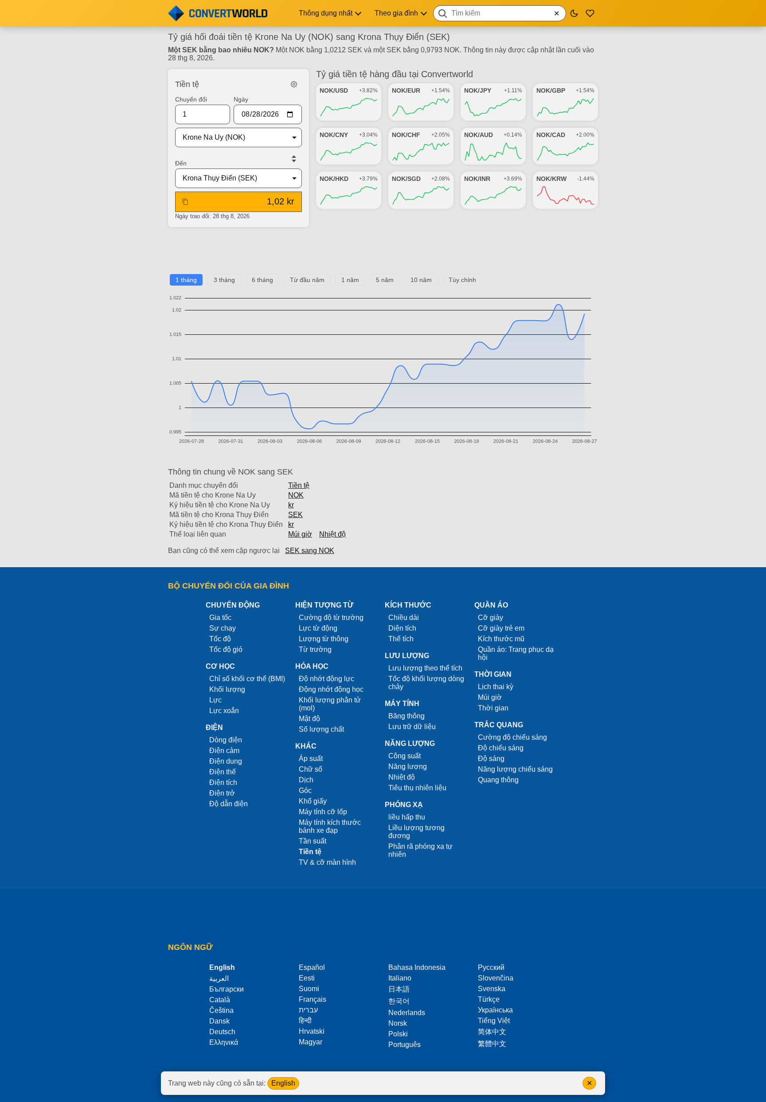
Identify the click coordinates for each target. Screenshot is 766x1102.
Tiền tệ (298, 485)
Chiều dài (403, 617)
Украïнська (495, 1010)
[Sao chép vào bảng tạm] (185, 202)
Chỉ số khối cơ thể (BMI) (247, 678)
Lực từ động (318, 628)
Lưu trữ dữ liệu (412, 726)
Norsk (397, 1023)
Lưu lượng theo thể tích (425, 668)
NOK (296, 495)
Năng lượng (407, 766)
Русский (491, 967)
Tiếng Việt (494, 1020)
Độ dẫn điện (228, 804)
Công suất (404, 756)
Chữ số (310, 769)
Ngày (241, 99)
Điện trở (222, 793)
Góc (305, 790)
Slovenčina (495, 978)
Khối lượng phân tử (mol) (330, 704)
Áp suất (311, 758)
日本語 (399, 989)
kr (291, 505)
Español (312, 967)
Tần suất (312, 841)
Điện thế (222, 772)
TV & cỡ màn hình (327, 862)
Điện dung (225, 761)
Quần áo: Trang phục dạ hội (516, 653)
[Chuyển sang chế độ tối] (574, 13)
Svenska (491, 988)
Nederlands (406, 1012)
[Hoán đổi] (294, 159)
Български (226, 989)
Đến (181, 163)
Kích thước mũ (501, 639)
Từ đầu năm (307, 279)
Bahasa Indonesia (417, 967)
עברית (308, 1010)
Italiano (399, 978)
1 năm (350, 279)
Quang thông (498, 780)
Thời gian (493, 708)
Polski (398, 1034)
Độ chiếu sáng (501, 748)
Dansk (219, 1021)
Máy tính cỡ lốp (323, 812)
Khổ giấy (313, 801)
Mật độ (309, 718)
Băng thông (406, 716)
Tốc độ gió (225, 649)
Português (404, 1044)
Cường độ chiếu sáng (512, 737)
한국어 (399, 1001)
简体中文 (492, 1031)
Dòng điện (225, 740)
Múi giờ (300, 534)
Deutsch (222, 1031)
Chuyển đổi (191, 99)
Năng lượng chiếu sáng (515, 769)
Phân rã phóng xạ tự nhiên (420, 850)
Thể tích (401, 639)
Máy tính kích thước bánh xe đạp (330, 826)
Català (219, 1000)
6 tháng (262, 279)
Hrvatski (311, 1031)
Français (312, 999)
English (283, 1083)
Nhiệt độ (332, 534)
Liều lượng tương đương (416, 831)
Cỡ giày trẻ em (501, 628)
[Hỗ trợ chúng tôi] (590, 13)
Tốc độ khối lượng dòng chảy (426, 682)
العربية (219, 978)
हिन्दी (305, 1020)
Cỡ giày (490, 617)
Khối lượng (227, 689)
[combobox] (499, 13)
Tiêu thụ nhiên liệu (417, 788)
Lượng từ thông (323, 639)
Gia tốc (220, 617)
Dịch (306, 780)
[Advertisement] (383, 254)
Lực (215, 700)
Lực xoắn (224, 710)
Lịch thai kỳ (495, 686)
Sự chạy (222, 628)
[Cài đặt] (294, 84)
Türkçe (489, 999)
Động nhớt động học (331, 689)
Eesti (307, 978)
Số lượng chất (321, 729)
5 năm (385, 279)
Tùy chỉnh (462, 279)
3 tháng (224, 279)
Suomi (309, 988)
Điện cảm (224, 750)
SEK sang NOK (309, 550)
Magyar (310, 1042)
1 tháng (186, 279)
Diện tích (402, 628)
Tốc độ (220, 639)
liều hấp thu (406, 817)
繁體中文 (492, 1043)
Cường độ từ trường (331, 617)
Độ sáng (491, 758)
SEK (295, 514)
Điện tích (223, 782)
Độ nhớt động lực (326, 678)
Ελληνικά (223, 1042)
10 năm (421, 279)
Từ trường (315, 649)
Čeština (221, 1010)
